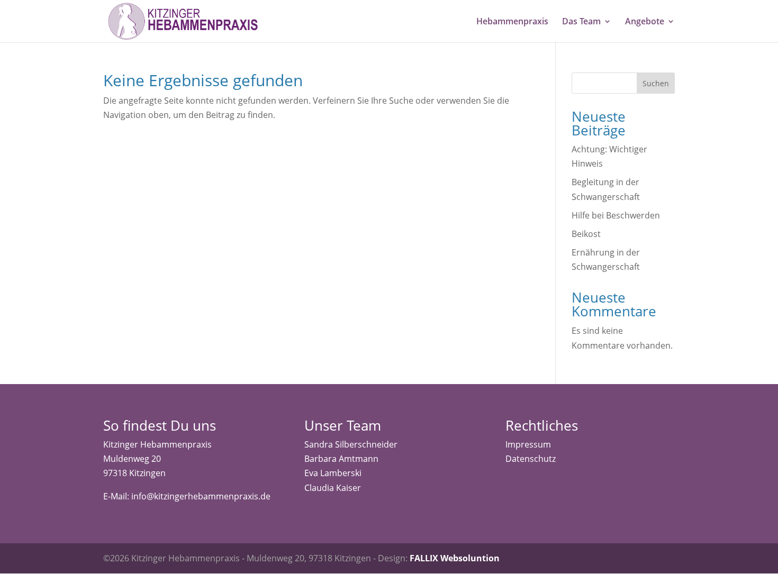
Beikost (586, 234)
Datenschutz (530, 458)
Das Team (581, 22)
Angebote (644, 22)
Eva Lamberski (332, 473)
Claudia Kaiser (332, 488)
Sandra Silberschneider (350, 444)
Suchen (656, 83)
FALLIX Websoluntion (455, 558)
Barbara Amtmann (341, 458)
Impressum (528, 444)
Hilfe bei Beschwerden (616, 215)
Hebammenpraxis (512, 22)
